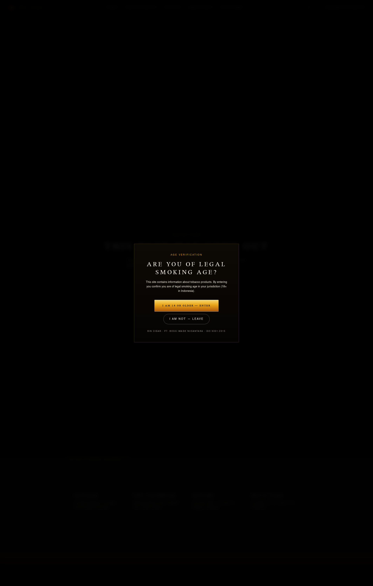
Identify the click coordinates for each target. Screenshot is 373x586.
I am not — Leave (186, 319)
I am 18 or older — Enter (186, 305)
